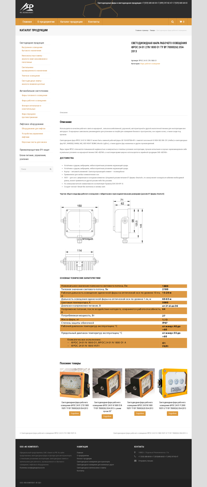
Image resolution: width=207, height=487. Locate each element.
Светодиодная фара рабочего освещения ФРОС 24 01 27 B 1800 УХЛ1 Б (48, 433)
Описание (63, 112)
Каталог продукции (84, 458)
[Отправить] (50, 169)
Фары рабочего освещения (150, 64)
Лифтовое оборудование (32, 124)
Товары (152, 30)
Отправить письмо (145, 461)
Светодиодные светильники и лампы (91, 468)
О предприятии (83, 456)
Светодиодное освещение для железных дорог (95, 465)
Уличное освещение (31, 76)
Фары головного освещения (34, 95)
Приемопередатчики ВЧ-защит (35, 149)
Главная (80, 453)
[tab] (63, 112)
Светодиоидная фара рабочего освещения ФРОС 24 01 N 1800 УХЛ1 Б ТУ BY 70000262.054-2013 (149, 433)
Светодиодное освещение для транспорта (93, 462)
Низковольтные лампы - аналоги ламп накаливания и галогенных (34, 59)
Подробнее (75, 413)
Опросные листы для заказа (34, 142)
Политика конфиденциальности (32, 468)
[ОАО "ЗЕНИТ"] (27, 8)
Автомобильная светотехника (34, 91)
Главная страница (141, 30)
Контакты (80, 471)
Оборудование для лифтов (33, 128)
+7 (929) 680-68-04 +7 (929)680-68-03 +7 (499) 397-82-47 (158, 457)
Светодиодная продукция (32, 43)
